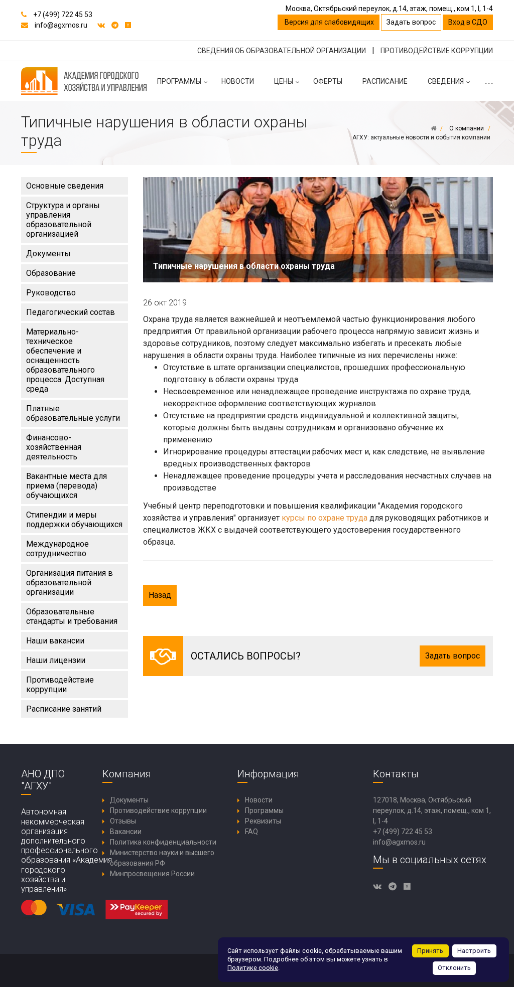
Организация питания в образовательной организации (69, 582)
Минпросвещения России (152, 874)
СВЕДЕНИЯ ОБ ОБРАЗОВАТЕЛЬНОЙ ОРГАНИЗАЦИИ (281, 51)
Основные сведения (64, 186)
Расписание (385, 81)
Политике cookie (252, 967)
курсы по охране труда (324, 518)
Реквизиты (263, 821)
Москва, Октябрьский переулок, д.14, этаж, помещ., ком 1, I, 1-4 (389, 9)
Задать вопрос (411, 22)
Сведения (446, 81)
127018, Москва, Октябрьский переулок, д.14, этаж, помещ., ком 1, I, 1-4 (432, 810)
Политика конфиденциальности (163, 842)
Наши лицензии (55, 660)
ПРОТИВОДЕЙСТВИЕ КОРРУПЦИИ (436, 51)
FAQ (251, 832)
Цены (283, 81)
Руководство (51, 292)
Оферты (327, 81)
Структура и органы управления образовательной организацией (63, 220)
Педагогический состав (70, 312)
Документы (48, 253)
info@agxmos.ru (61, 25)
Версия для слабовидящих (328, 22)
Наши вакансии (55, 640)
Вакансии (126, 832)
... (488, 81)
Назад (160, 595)
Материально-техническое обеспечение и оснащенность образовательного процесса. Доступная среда (65, 360)
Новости (237, 81)
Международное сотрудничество (57, 548)
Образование (51, 273)
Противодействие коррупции (60, 684)
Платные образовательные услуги (73, 413)
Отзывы (123, 821)
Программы (179, 81)
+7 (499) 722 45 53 (62, 15)
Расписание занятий (63, 709)
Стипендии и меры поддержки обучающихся (74, 519)
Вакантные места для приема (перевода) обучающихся (66, 485)
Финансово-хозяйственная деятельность (53, 447)
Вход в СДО (467, 22)
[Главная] (433, 128)
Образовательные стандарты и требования (71, 616)
